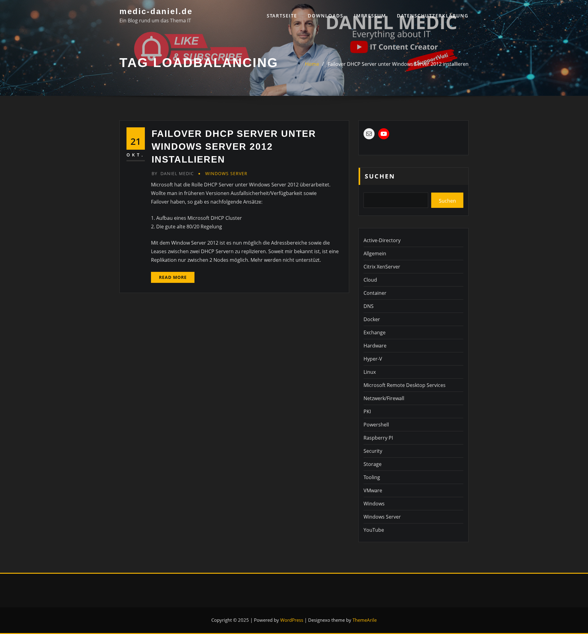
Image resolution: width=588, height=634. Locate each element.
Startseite (282, 16)
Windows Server (226, 173)
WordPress (291, 620)
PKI (367, 411)
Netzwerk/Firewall (384, 398)
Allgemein (375, 253)
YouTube (374, 530)
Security (373, 451)
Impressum (370, 16)
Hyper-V (373, 358)
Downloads (325, 16)
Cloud (370, 279)
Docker (372, 319)
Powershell (376, 424)
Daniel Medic (173, 173)
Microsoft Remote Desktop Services (405, 385)
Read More (173, 277)
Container (375, 293)
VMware (373, 490)
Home (312, 64)
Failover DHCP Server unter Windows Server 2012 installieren (398, 64)
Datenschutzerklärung (433, 16)
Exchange (375, 332)
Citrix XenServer (382, 266)
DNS (369, 306)
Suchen (380, 176)
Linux (370, 372)
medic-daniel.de (156, 11)
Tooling (372, 477)
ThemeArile (364, 620)
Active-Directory (382, 240)
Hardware (375, 345)
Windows (374, 503)
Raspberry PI (378, 437)
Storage (373, 464)
